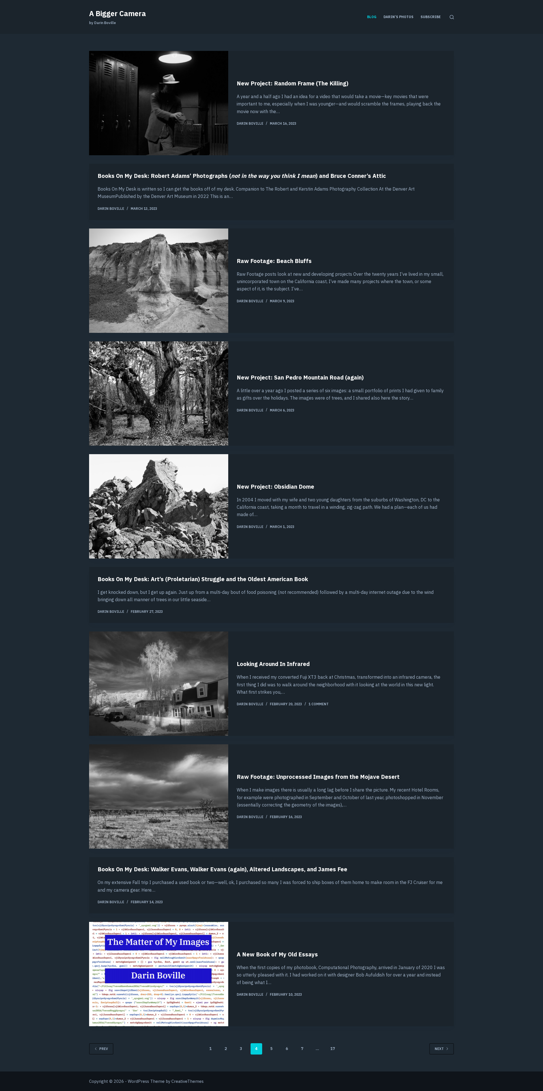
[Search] (452, 17)
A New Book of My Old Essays (277, 954)
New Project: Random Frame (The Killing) (292, 83)
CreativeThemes (187, 1081)
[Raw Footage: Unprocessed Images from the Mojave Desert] (158, 796)
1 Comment (319, 704)
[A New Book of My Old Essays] (158, 974)
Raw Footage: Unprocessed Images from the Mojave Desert (318, 776)
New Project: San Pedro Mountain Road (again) (300, 377)
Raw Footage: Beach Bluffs (274, 261)
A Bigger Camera (117, 13)
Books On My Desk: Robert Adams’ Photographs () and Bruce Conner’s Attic (242, 176)
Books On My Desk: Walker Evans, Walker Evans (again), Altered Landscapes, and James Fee (222, 869)
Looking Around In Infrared (273, 664)
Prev (103, 1049)
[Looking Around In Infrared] (158, 683)
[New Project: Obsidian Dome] (158, 506)
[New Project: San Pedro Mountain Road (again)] (158, 393)
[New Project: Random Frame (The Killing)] (158, 103)
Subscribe (431, 17)
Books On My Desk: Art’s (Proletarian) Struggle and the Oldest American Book (203, 579)
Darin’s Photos (398, 17)
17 (332, 1048)
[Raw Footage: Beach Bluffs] (158, 280)
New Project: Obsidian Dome (275, 486)
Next (439, 1049)
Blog (371, 17)
